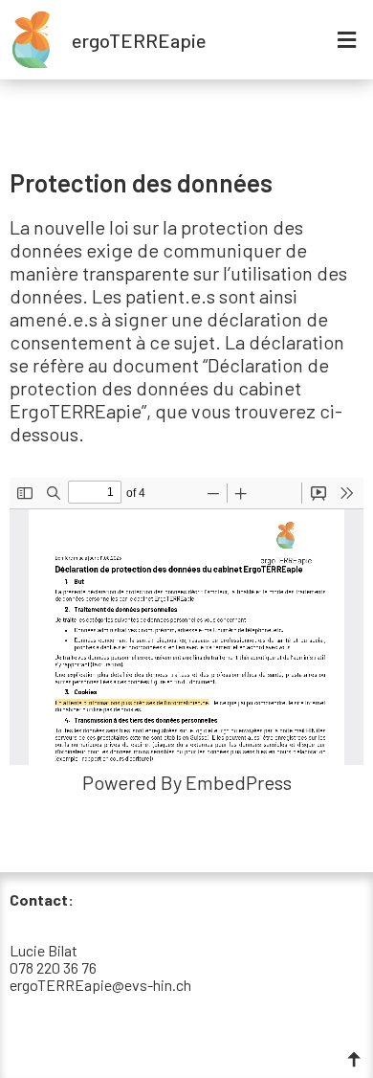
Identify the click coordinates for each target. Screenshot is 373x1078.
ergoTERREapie (139, 40)
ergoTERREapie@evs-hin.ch (100, 985)
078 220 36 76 (53, 967)
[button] (347, 39)
